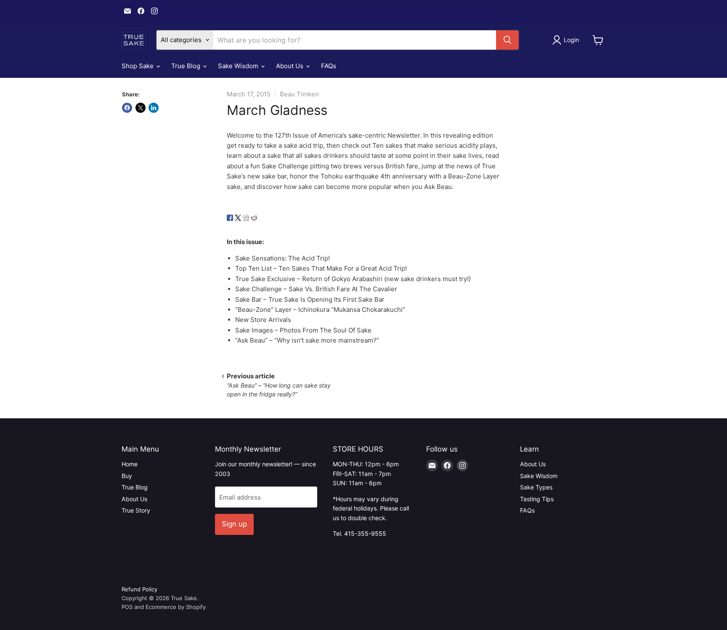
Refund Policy (139, 589)
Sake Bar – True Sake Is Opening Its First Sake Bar (310, 299)
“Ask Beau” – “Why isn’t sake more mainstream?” (307, 340)
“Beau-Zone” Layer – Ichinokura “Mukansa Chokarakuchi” (320, 310)
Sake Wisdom (239, 66)
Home (130, 464)
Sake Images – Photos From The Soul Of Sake (303, 330)
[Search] (507, 40)
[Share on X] (140, 108)
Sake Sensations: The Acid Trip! (282, 258)
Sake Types (536, 487)
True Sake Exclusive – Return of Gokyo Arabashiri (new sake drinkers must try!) (353, 279)
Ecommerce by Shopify (176, 606)
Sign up (234, 524)
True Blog (186, 66)
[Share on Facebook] (127, 108)
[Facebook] (230, 225)
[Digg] (246, 225)
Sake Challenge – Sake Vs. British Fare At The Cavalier (316, 289)
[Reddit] (254, 225)
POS (127, 606)
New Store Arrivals (263, 320)
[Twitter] (238, 225)
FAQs (328, 66)
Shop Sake (138, 66)
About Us (290, 66)
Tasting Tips (537, 498)
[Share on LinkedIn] (154, 108)
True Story (136, 510)
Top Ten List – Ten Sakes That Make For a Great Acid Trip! (321, 268)
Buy (127, 475)
